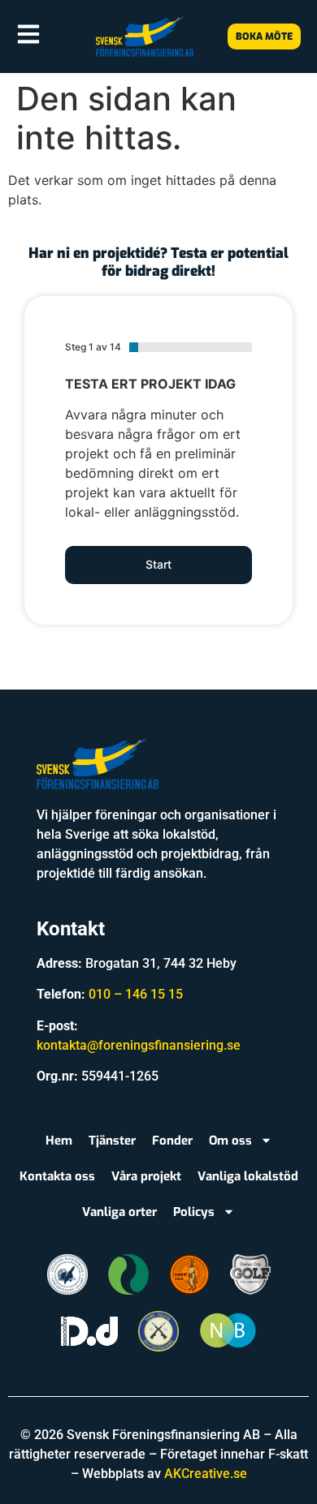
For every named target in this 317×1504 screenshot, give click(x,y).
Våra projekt (146, 1176)
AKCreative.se (205, 1473)
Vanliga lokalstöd (248, 1176)
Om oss (230, 1140)
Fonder (172, 1140)
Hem (59, 1140)
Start (158, 564)
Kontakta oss (57, 1176)
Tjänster (112, 1140)
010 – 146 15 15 (136, 994)
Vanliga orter (119, 1212)
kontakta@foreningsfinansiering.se (139, 1045)
